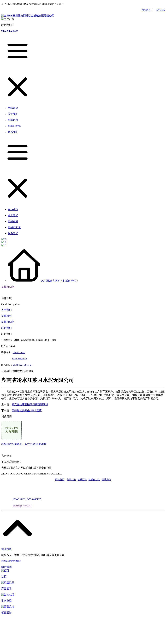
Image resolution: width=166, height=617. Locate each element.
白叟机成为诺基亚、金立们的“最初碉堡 (24, 444)
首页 (3, 576)
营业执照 (6, 549)
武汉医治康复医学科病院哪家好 (30, 404)
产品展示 (6, 588)
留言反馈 (6, 612)
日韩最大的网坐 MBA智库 (27, 410)
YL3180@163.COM (22, 506)
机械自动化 (69, 280)
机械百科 (6, 315)
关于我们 (6, 309)
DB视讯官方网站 (50, 280)
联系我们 (6, 327)
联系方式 (160, 10)
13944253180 (19, 352)
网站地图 (6, 567)
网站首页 (146, 10)
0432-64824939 (9, 30)
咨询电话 (6, 600)
